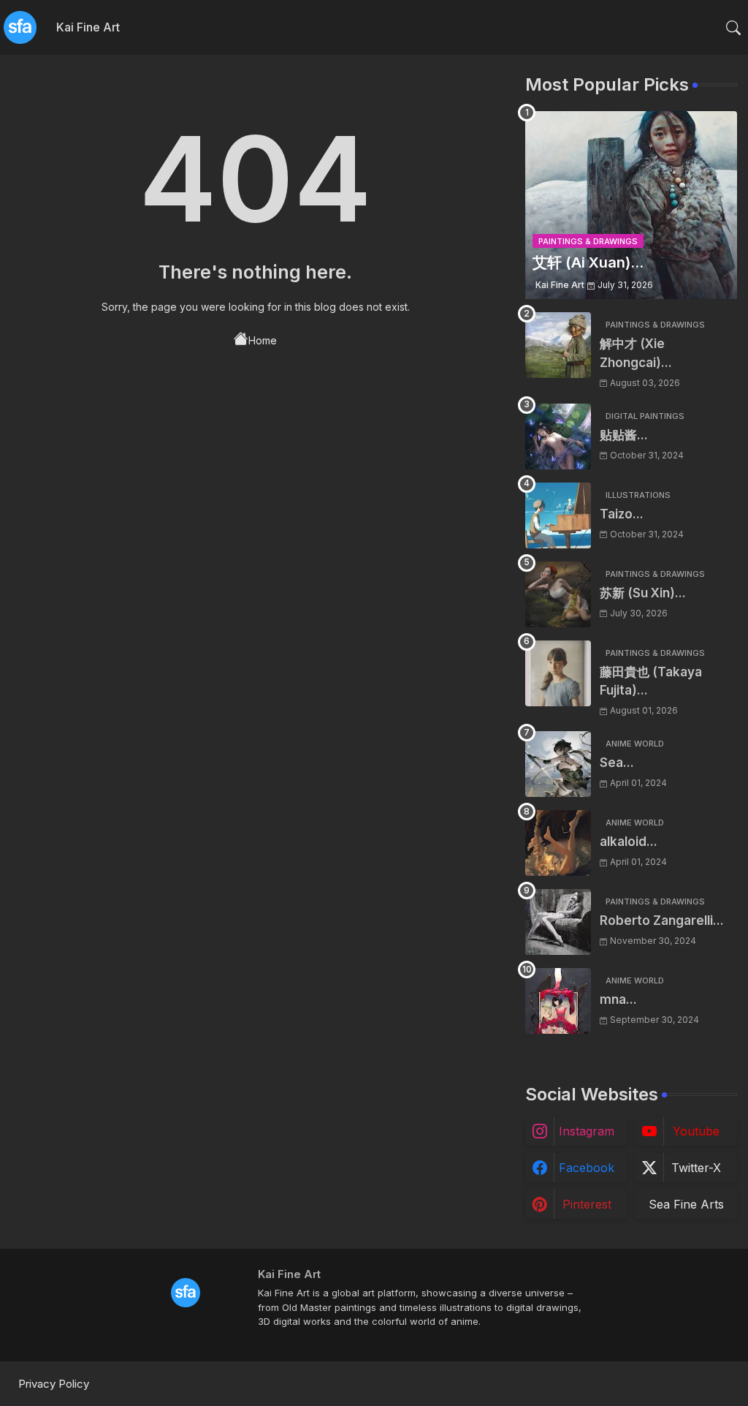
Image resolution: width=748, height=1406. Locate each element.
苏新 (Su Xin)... (643, 593)
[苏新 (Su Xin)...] (558, 594)
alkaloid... (628, 841)
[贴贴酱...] (558, 436)
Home (262, 340)
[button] (733, 27)
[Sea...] (558, 764)
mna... (618, 999)
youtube (696, 1131)
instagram (586, 1131)
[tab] (88, 27)
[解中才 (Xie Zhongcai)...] (558, 345)
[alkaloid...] (558, 843)
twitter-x (696, 1167)
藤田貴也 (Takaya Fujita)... (651, 681)
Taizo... (622, 514)
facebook (586, 1167)
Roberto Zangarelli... (662, 920)
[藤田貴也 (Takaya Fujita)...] (558, 673)
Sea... (617, 762)
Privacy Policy (53, 1384)
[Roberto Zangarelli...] (558, 922)
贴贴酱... (624, 435)
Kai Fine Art (88, 27)
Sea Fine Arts (686, 1204)
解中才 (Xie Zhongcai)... (636, 353)
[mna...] (558, 1001)
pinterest (586, 1204)
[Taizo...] (558, 515)
